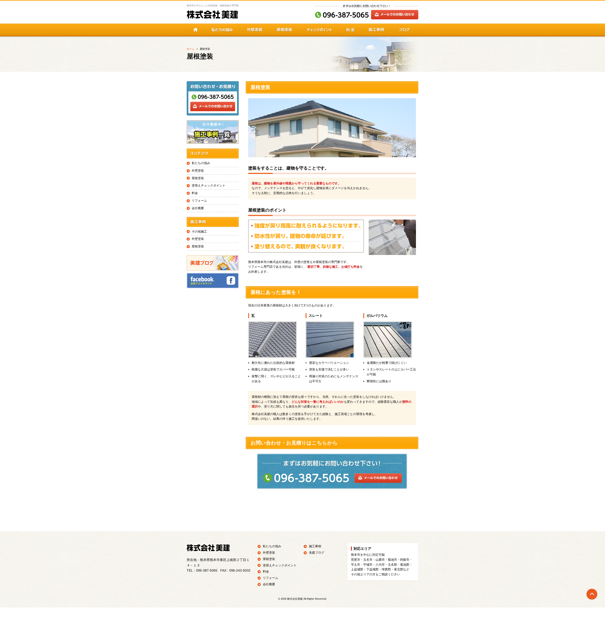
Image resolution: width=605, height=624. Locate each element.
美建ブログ (316, 552)
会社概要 (198, 208)
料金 (195, 193)
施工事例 (315, 546)
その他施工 (199, 231)
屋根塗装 (198, 178)
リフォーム (199, 200)
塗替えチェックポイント (208, 185)
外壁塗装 (198, 170)
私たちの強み (201, 163)
